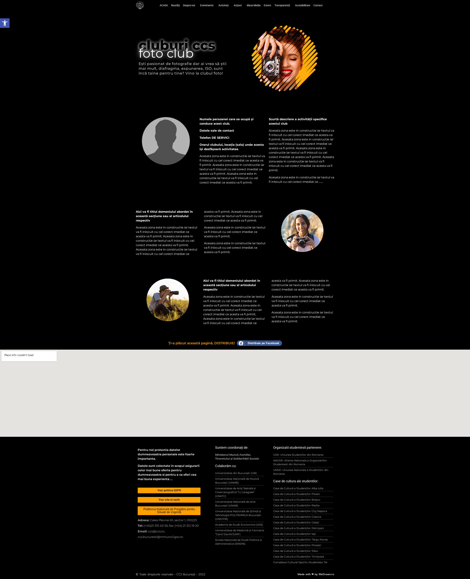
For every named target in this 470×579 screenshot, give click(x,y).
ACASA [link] (164, 5)
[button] (259, 343)
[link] (5, 23)
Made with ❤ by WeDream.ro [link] (316, 574)
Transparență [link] (282, 5)
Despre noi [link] (189, 5)
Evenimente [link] (206, 5)
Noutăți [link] (175, 5)
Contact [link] (318, 5)
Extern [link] (267, 5)
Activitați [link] (223, 5)
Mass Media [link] (254, 5)
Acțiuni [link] (238, 5)
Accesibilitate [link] (302, 5)
